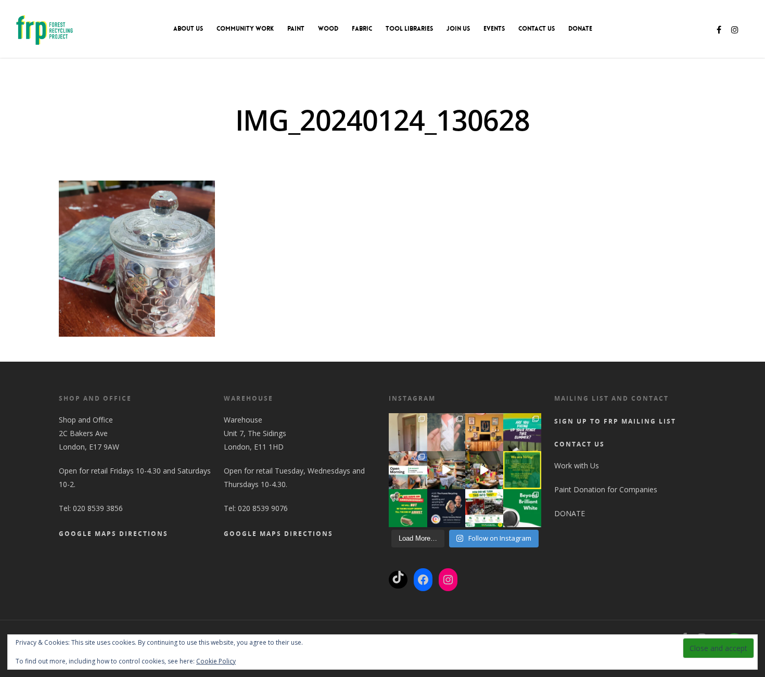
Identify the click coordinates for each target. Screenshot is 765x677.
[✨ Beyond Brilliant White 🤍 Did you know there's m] (522, 508)
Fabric (362, 28)
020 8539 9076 (263, 508)
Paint (295, 28)
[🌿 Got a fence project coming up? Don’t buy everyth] (522, 432)
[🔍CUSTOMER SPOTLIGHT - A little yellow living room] (484, 432)
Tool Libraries (409, 28)
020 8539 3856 (98, 508)
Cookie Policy (216, 661)
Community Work (245, 28)
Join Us (458, 28)
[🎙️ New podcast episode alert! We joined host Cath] (446, 508)
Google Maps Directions (113, 533)
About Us (188, 28)
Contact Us (536, 28)
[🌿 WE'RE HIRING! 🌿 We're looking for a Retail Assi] (522, 470)
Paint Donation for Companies (605, 489)
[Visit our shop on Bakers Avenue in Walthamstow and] (484, 470)
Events (494, 28)
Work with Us (576, 465)
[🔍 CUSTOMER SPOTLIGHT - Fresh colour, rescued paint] (408, 432)
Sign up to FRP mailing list (615, 421)
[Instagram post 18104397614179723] (408, 470)
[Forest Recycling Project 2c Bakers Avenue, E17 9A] (446, 470)
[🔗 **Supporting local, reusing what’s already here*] (446, 432)
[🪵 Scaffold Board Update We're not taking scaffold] (408, 508)
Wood (328, 28)
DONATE (580, 28)
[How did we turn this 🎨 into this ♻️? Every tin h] (484, 508)
